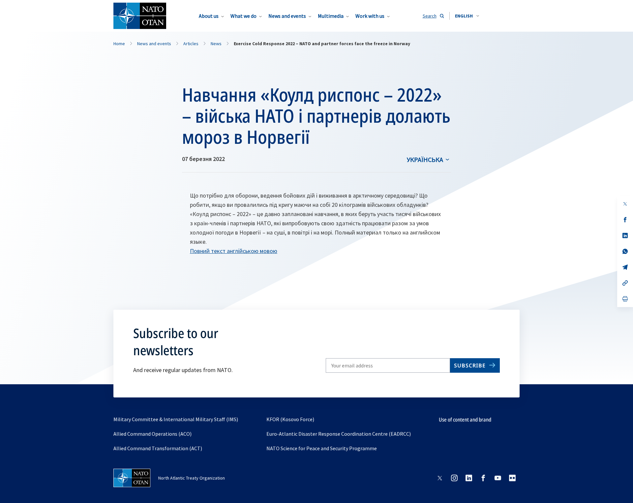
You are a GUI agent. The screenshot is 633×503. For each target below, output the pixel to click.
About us (209, 16)
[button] (467, 16)
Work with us (369, 16)
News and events (287, 16)
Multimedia (331, 16)
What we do (243, 16)
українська (425, 159)
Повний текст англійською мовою (233, 251)
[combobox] (467, 16)
